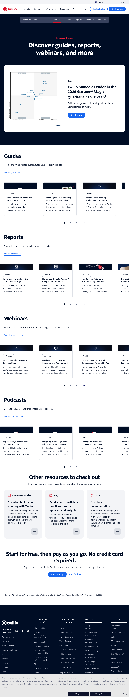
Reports (78, 20)
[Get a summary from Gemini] (23, 631)
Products (26, 9)
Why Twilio (51, 9)
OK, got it (78, 694)
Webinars (90, 20)
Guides (68, 20)
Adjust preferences (101, 694)
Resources (64, 9)
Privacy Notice (89, 684)
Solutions (38, 9)
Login (122, 2)
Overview (57, 20)
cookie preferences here (14, 684)
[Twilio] (10, 9)
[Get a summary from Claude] (29, 631)
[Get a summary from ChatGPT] (17, 631)
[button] (64, 223)
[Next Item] (84, 223)
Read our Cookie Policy (120, 694)
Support (113, 2)
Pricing (76, 9)
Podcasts (102, 20)
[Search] (86, 9)
